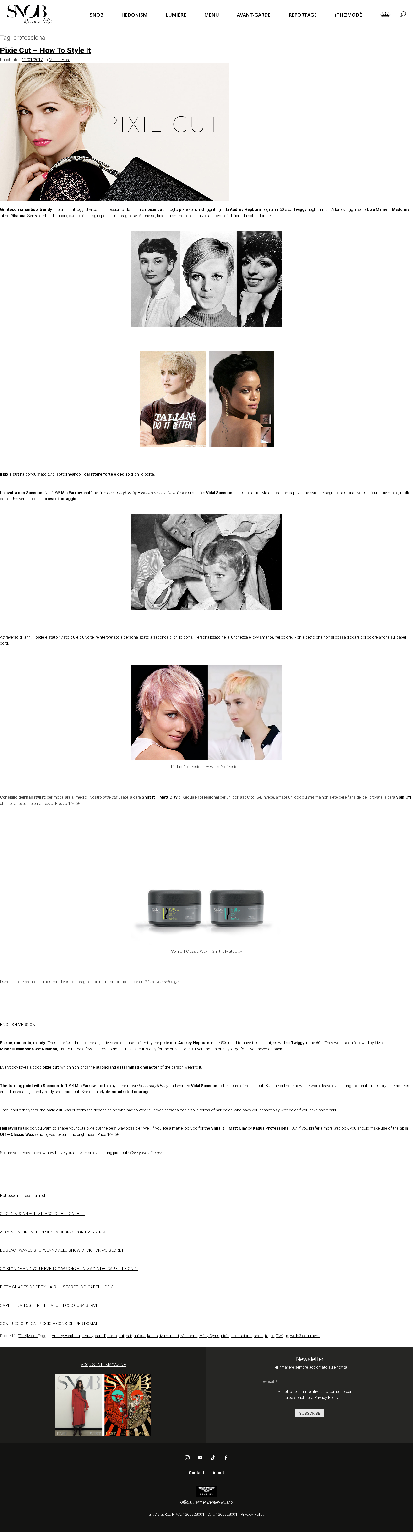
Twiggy (282, 1335)
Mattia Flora (59, 59)
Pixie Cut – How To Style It (45, 50)
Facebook (225, 1457)
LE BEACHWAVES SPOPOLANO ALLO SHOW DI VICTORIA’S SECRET (62, 1250)
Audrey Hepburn (66, 1335)
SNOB (96, 14)
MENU (211, 14)
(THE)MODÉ (348, 14)
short (258, 1335)
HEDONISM (134, 14)
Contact (197, 1472)
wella (294, 1335)
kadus (152, 1335)
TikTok (213, 1457)
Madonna (188, 1335)
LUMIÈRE (176, 14)
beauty (87, 1335)
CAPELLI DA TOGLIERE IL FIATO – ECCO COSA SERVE (49, 1305)
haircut (140, 1335)
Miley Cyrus (209, 1335)
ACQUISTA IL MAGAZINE (103, 1364)
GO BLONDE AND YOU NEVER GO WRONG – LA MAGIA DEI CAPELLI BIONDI (69, 1268)
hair (129, 1335)
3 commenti (309, 1335)
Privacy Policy (326, 1397)
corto (112, 1335)
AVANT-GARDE (254, 14)
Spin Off (404, 797)
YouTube (200, 1457)
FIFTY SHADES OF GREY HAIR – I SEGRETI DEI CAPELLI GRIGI (57, 1286)
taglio (269, 1335)
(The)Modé (28, 1335)
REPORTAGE (303, 14)
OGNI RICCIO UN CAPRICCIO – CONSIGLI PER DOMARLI (51, 1323)
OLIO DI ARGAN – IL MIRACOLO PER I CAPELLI (42, 1213)
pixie (225, 1335)
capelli (100, 1335)
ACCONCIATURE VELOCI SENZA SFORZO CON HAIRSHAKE (54, 1232)
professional (241, 1335)
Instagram (187, 1457)
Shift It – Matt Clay (160, 797)
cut (121, 1335)
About (218, 1472)
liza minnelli (169, 1335)
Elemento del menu (385, 15)
